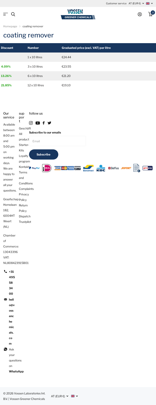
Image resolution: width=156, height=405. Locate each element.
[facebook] (44, 123)
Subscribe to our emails (45, 132)
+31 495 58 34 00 (12, 282)
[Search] (13, 14)
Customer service (116, 3)
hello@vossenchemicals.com (12, 321)
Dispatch (24, 216)
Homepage (10, 26)
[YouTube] (38, 123)
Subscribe (44, 154)
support (21, 117)
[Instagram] (31, 123)
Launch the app (5, 14)
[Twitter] (49, 123)
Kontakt (24, 167)
